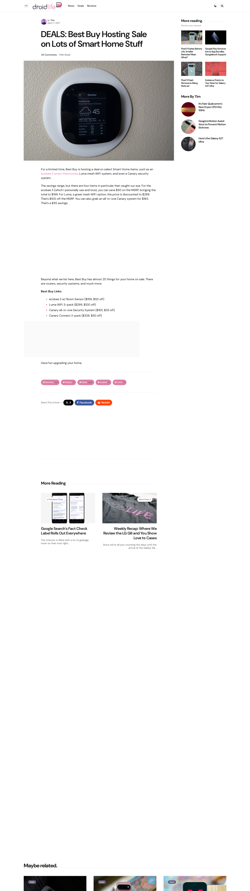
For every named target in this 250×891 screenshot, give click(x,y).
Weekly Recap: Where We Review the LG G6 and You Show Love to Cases (130, 533)
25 (49, 54)
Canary (69, 382)
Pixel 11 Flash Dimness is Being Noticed (189, 83)
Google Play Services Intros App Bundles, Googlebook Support (215, 51)
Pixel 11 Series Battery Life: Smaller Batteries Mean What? (191, 53)
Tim (53, 20)
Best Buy (51, 382)
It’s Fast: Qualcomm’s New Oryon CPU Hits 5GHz (210, 107)
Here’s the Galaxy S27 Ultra (210, 140)
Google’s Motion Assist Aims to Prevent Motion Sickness (212, 124)
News (172, 882)
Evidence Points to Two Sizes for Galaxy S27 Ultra (215, 83)
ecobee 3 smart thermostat (59, 173)
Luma (120, 382)
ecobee (104, 382)
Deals (87, 382)
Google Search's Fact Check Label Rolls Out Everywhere (64, 531)
